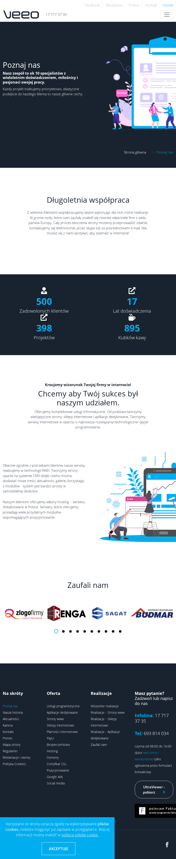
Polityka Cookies (14, 764)
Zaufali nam (99, 744)
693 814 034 (156, 733)
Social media (56, 783)
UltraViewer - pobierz (154, 789)
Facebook (92, 5)
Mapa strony (11, 744)
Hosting (52, 751)
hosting (63, 502)
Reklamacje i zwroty (16, 757)
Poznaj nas (10, 706)
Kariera (8, 725)
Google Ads (55, 777)
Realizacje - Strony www (107, 712)
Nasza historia (13, 712)
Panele (168, 5)
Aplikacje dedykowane (62, 712)
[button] (56, 631)
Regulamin (10, 751)
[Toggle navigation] (166, 14)
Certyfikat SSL (56, 764)
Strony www (55, 719)
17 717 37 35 (56, 14)
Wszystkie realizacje (105, 706)
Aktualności (114, 5)
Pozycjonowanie (58, 770)
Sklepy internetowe (60, 725)
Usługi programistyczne (63, 706)
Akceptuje (58, 848)
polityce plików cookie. (80, 834)
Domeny (53, 757)
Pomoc (134, 5)
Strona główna (135, 152)
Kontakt (151, 5)
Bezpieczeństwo (58, 744)
